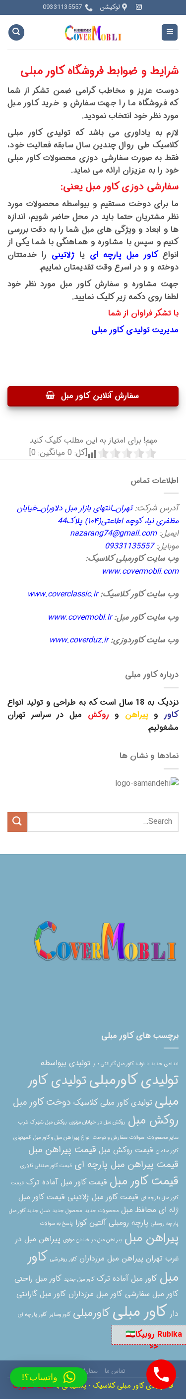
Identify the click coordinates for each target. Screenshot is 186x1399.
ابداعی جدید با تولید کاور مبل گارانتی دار (136, 1064)
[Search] (16, 32)
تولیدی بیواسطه (65, 1063)
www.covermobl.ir (80, 617)
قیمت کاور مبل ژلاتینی (102, 1197)
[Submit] (17, 821)
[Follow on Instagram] (139, 7)
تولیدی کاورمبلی (134, 1080)
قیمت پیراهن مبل (62, 1150)
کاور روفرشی (63, 1259)
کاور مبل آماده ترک (127, 1279)
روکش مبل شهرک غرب (42, 1122)
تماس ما (115, 1371)
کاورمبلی (91, 1313)
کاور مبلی (140, 1312)
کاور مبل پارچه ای (124, 255)
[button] (48, 1377)
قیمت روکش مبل (126, 1150)
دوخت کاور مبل (42, 1102)
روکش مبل (153, 1120)
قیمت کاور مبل (144, 1181)
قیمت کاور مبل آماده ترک (66, 1182)
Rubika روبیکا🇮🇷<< (153, 1341)
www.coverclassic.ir (62, 594)
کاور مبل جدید (79, 1279)
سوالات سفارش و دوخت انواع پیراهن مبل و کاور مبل (88, 1137)
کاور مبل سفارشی (152, 1294)
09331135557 (129, 546)
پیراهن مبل (151, 1238)
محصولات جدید (101, 1211)
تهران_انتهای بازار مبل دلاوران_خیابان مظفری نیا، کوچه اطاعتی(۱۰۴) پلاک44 (98, 514)
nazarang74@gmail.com (113, 533)
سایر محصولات (163, 1137)
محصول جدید (67, 1211)
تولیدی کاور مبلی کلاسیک (112, 1103)
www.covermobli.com (140, 571)
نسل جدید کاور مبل (29, 1211)
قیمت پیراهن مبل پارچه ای (126, 1165)
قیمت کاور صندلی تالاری (46, 1166)
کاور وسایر (59, 1314)
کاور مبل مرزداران (95, 1294)
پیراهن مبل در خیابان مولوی (92, 1240)
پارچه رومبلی (165, 1223)
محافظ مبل (138, 1210)
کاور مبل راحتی (38, 1279)
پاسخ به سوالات (56, 1223)
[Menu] (170, 32)
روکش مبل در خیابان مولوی (97, 1122)
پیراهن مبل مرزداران (111, 1258)
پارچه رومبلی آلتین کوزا (111, 1223)
